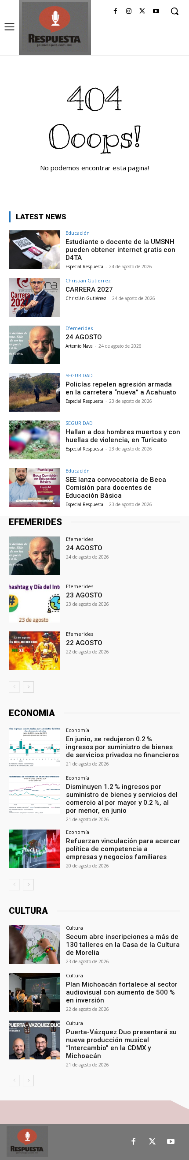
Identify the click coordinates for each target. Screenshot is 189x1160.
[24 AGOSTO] (34, 345)
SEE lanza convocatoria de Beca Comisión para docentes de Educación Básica (115, 487)
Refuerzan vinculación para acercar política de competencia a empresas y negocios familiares (123, 849)
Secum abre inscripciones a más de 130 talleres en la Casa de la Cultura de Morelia (123, 945)
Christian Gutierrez (88, 280)
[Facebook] (115, 12)
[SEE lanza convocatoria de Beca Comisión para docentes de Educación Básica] (34, 487)
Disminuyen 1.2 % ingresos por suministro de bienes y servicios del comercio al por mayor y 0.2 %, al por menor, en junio (122, 799)
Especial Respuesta (84, 266)
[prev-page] (14, 687)
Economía (77, 730)
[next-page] (28, 687)
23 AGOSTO (84, 595)
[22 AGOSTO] (34, 650)
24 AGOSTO (83, 337)
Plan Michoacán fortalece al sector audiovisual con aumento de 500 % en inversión (122, 992)
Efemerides (79, 328)
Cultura (74, 927)
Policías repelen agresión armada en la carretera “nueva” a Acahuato (120, 388)
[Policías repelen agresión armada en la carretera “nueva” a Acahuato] (34, 392)
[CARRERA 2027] (34, 297)
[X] (142, 12)
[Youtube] (156, 12)
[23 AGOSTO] (34, 603)
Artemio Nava (79, 346)
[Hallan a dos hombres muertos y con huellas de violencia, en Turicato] (34, 439)
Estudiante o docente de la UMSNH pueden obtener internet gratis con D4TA (120, 250)
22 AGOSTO (84, 643)
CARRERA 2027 (89, 289)
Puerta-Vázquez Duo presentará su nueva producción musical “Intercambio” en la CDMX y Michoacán (121, 1044)
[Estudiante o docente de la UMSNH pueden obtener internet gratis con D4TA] (34, 249)
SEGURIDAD (79, 375)
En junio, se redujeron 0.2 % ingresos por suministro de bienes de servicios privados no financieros (122, 747)
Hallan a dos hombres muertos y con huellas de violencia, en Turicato (122, 436)
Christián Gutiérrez (85, 298)
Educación (77, 232)
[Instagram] (129, 12)
